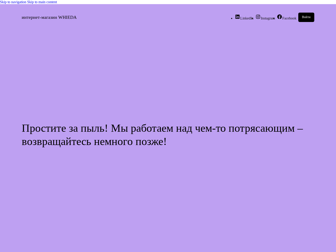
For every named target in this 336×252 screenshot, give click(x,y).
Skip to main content (42, 2)
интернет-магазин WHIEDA (49, 17)
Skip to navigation (13, 2)
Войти (306, 17)
